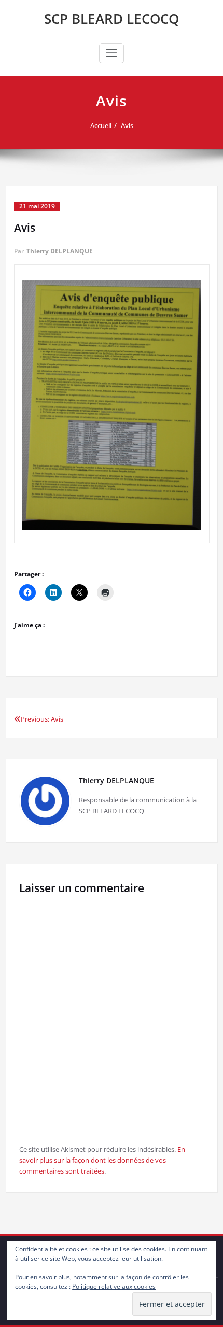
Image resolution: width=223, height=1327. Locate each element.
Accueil (101, 125)
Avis (127, 125)
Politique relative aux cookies (114, 1286)
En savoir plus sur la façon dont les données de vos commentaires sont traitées (102, 1160)
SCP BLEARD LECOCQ (111, 18)
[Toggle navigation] (111, 53)
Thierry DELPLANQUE (59, 251)
